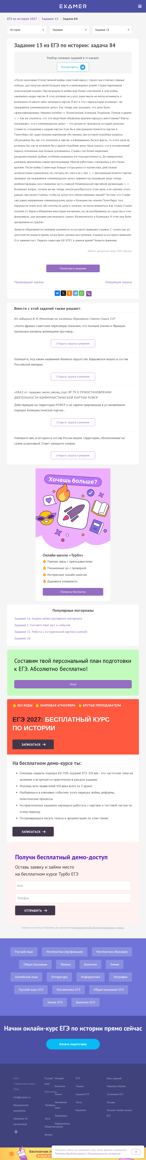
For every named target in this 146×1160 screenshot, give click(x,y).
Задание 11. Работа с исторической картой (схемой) (50, 632)
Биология (90, 964)
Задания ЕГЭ (82, 1094)
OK (136, 1151)
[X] (63, 293)
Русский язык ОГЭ (31, 989)
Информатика (90, 977)
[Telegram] (75, 293)
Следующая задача (118, 282)
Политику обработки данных (70, 1153)
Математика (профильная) (64, 952)
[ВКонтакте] (57, 293)
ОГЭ (78, 1078)
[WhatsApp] (81, 293)
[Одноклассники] (69, 293)
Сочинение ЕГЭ (115, 1094)
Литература (59, 977)
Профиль (50, 1105)
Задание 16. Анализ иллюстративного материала (48, 618)
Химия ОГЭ (54, 1002)
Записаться (31, 744)
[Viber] (89, 293)
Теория (80, 1086)
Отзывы (111, 1102)
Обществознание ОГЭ (109, 989)
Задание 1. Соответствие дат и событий (42, 625)
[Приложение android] (15, 1132)
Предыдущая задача (28, 282)
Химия (114, 964)
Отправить (33, 910)
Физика (66, 964)
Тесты (79, 1102)
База (47, 1118)
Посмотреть (70, 67)
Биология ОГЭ (85, 1002)
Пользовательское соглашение (104, 1153)
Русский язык (24, 952)
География (120, 977)
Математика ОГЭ (68, 989)
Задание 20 (22, 638)
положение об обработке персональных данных (98, 927)
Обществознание (35, 964)
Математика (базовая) (112, 952)
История (59, 1078)
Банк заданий (114, 1078)
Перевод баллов (116, 1086)
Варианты (81, 1110)
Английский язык (26, 977)
